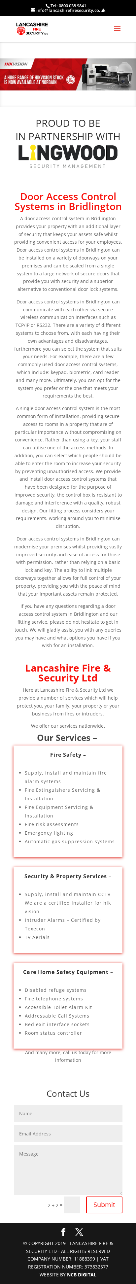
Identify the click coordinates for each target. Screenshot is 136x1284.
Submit (104, 1204)
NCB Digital (81, 1274)
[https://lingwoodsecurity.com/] (68, 156)
